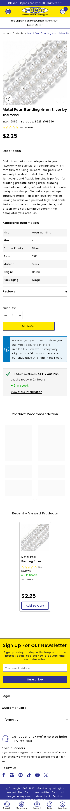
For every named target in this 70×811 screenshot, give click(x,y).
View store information (26, 392)
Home (5, 33)
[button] (57, 101)
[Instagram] (12, 775)
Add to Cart (29, 326)
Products (18, 33)
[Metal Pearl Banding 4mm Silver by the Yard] (35, 537)
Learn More (34, 25)
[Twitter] (46, 775)
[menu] (8, 11)
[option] (35, 73)
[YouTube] (37, 775)
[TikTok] (29, 775)
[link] (18, 473)
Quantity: (9, 308)
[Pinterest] (20, 775)
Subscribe (35, 679)
